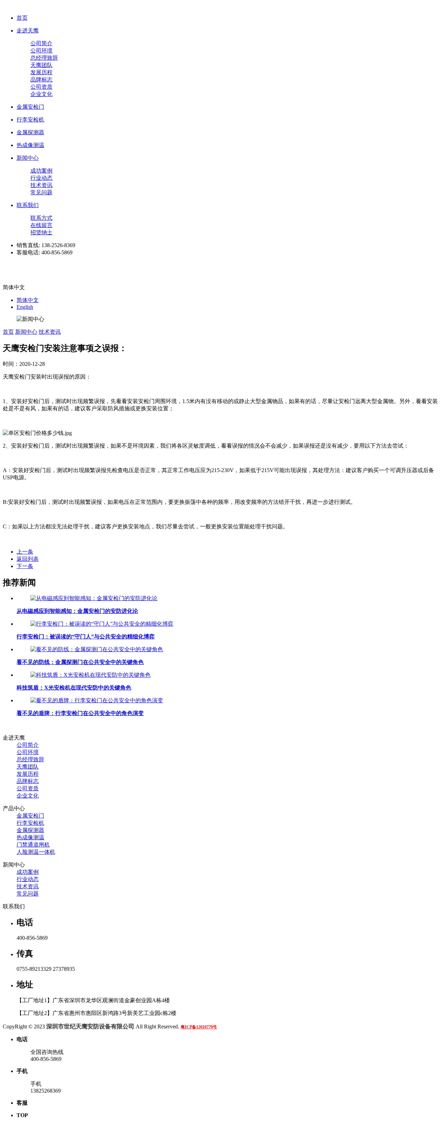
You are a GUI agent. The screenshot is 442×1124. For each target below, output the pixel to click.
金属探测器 (30, 132)
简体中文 (28, 300)
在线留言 (41, 225)
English (25, 307)
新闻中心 (28, 158)
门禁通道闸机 (33, 845)
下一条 (25, 566)
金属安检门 (30, 107)
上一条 (25, 552)
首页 (22, 18)
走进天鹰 (28, 30)
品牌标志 (41, 79)
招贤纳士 (41, 232)
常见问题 (41, 192)
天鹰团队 (41, 65)
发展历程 (41, 72)
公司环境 (41, 50)
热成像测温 (30, 145)
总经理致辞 (44, 58)
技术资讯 (41, 185)
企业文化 (41, 94)
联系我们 (28, 205)
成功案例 (41, 171)
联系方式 (41, 218)
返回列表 (28, 559)
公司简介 (41, 43)
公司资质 (41, 87)
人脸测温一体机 (36, 852)
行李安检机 (30, 120)
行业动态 (41, 178)
